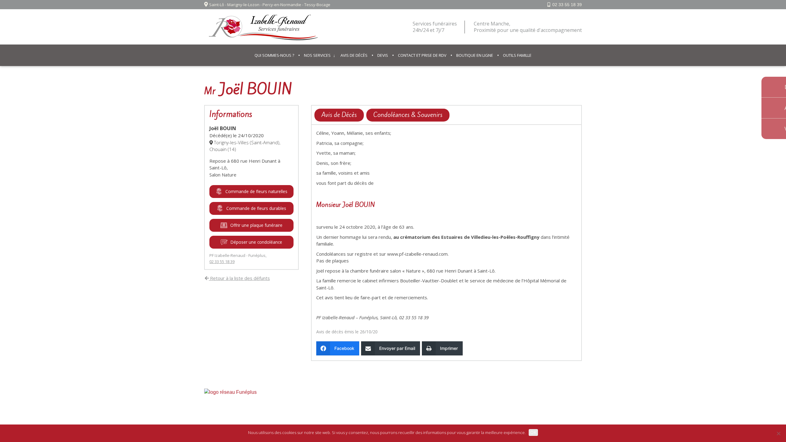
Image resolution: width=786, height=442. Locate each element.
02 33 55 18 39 (567, 4)
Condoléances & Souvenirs (407, 114)
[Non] (778, 433)
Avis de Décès (339, 114)
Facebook (568, 405)
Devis (382, 55)
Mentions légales (372, 405)
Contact (403, 405)
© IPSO (424, 405)
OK (533, 432)
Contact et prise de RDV (422, 55)
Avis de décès (354, 55)
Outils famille (517, 55)
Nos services (317, 55)
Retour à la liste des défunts (239, 278)
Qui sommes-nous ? (274, 55)
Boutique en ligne (474, 55)
